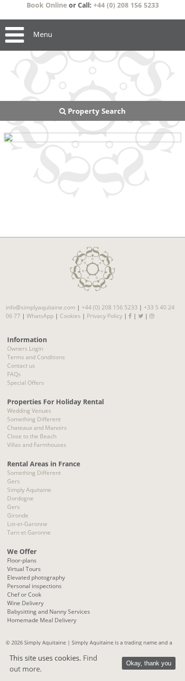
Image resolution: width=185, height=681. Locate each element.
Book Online (47, 4)
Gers (13, 481)
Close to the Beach (31, 436)
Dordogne (20, 498)
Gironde (17, 515)
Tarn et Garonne (29, 532)
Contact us (21, 366)
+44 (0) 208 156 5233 (126, 4)
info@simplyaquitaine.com (40, 307)
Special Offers (25, 383)
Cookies (70, 316)
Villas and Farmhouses (36, 445)
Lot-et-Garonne (27, 524)
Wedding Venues (29, 411)
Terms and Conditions (36, 357)
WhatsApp (40, 316)
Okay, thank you (148, 663)
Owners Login (25, 349)
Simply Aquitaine (29, 490)
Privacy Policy (104, 316)
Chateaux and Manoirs (37, 428)
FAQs (14, 374)
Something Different (34, 419)
